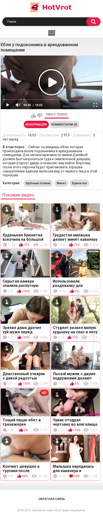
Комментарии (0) (64, 124)
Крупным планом (38, 183)
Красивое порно (43, 510)
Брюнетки (79, 183)
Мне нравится (33, 115)
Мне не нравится (39, 115)
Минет (61, 183)
